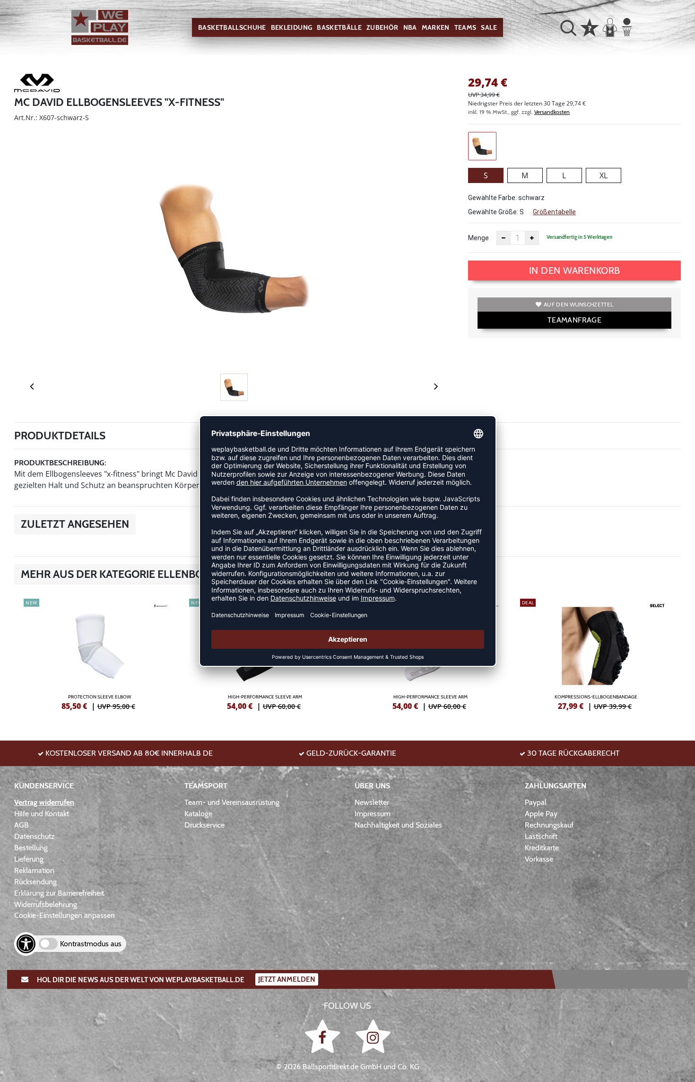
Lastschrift (541, 836)
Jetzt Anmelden (286, 979)
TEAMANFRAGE (574, 319)
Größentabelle (554, 212)
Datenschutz (34, 836)
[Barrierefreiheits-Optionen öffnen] (26, 944)
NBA (410, 27)
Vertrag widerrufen (44, 802)
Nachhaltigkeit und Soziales (398, 824)
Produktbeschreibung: (60, 462)
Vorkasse (539, 859)
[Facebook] (324, 1036)
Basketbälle (339, 27)
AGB (21, 824)
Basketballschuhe (232, 27)
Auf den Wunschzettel (578, 304)
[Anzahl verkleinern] (503, 238)
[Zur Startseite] (99, 27)
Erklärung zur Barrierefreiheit (59, 893)
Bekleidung (292, 27)
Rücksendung (35, 881)
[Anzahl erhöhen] (532, 238)
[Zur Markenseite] (37, 84)
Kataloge (198, 813)
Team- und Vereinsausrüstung (231, 802)
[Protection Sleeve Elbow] (99, 653)
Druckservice (204, 824)
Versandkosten (552, 111)
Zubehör (382, 27)
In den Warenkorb (574, 270)
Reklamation (34, 870)
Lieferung (28, 859)
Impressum (373, 813)
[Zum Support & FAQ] (589, 26)
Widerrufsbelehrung (45, 904)
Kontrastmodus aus (91, 943)
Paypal (536, 802)
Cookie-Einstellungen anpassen (64, 915)
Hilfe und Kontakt (41, 813)
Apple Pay (541, 813)
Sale (488, 27)
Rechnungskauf (549, 824)
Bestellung (31, 847)
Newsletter (372, 802)
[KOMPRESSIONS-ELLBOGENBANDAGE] (595, 653)
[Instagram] (373, 1036)
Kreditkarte (542, 847)
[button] (568, 27)
